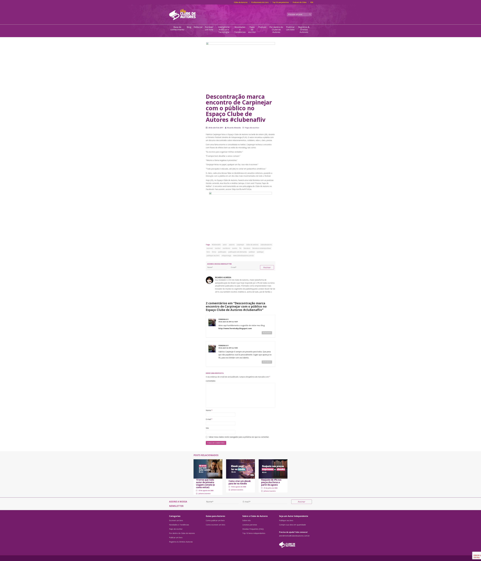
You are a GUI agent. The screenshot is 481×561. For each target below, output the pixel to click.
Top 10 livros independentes (253, 533)
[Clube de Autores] (295, 543)
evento (234, 248)
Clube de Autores (241, 2)
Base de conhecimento (177, 28)
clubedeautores (266, 245)
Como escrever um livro (215, 525)
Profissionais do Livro (260, 2)
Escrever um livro (209, 28)
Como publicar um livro (215, 520)
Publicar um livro (290, 28)
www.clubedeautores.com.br (243, 255)
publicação (222, 252)
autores (231, 245)
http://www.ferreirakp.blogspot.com (235, 328)
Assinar (267, 267)
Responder (267, 333)
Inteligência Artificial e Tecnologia (223, 29)
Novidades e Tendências (240, 29)
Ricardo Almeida (234, 128)
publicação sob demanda (237, 252)
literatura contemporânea (261, 248)
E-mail (209, 419)
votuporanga (226, 255)
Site (207, 428)
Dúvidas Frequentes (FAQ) (253, 529)
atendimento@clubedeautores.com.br (294, 536)
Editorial (198, 27)
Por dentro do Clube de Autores (276, 29)
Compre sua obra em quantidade (292, 525)
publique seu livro (213, 255)
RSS (311, 2)
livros (214, 252)
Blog (189, 27)
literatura (247, 248)
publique (260, 252)
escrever (210, 248)
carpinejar (240, 245)
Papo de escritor (252, 29)
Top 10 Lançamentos (280, 2)
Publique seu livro (286, 520)
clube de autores (252, 245)
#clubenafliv (216, 245)
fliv (240, 248)
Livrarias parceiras (249, 525)
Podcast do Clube (300, 2)
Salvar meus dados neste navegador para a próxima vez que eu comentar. (239, 437)
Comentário (210, 381)
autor (225, 245)
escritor (218, 248)
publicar (252, 252)
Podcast (262, 27)
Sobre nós (246, 520)
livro (208, 252)
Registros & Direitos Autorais (303, 29)
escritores (226, 248)
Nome (209, 410)
